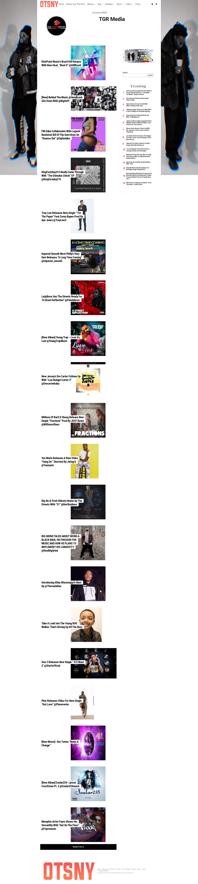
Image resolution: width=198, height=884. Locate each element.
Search (125, 72)
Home (61, 4)
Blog (99, 4)
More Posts (78, 847)
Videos (128, 4)
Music (119, 4)
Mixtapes (109, 4)
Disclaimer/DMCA (99, 12)
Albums (90, 4)
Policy (137, 4)
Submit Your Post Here (75, 4)
